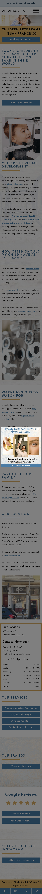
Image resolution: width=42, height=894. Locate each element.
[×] (21, 447)
